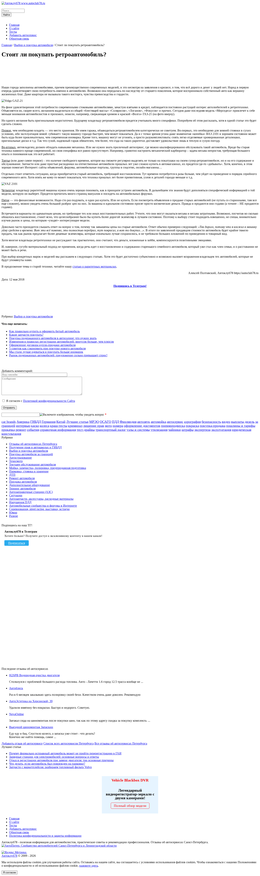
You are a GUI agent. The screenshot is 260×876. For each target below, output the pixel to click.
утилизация (159, 430)
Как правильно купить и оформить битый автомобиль (44, 331)
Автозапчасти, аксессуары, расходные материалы (41, 498)
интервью (23, 426)
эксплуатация (221, 430)
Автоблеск (16, 688)
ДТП (12, 474)
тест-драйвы (86, 430)
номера (118, 426)
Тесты (13, 31)
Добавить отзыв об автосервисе (22, 743)
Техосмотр (16, 461)
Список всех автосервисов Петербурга (68, 743)
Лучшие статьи (77, 422)
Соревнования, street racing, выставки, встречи (39, 509)
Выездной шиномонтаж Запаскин (31, 727)
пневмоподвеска (173, 426)
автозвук (143, 422)
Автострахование (20, 457)
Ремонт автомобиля (22, 478)
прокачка (8, 430)
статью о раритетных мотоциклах (94, 266)
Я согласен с (40, 400)
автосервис (175, 422)
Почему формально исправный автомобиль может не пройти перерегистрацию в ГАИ (65, 753)
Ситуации (15, 495)
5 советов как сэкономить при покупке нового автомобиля (47, 348)
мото (108, 426)
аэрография (192, 422)
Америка (23, 422)
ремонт (21, 430)
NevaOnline (16, 714)
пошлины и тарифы (240, 426)
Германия (49, 422)
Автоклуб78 (9, 855)
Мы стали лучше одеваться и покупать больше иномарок (46, 351)
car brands (9, 422)
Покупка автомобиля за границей (31, 454)
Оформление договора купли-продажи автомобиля (42, 345)
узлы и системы (138, 430)
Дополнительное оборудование (29, 485)
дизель (249, 422)
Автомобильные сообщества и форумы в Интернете (43, 505)
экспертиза (202, 430)
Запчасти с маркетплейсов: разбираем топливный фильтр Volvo (50, 767)
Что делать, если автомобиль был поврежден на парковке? (47, 763)
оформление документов (142, 426)
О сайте (14, 28)
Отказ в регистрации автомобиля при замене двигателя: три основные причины (61, 760)
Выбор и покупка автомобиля (33, 45)
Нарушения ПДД (20, 502)
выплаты (237, 422)
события (33, 430)
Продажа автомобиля (23, 481)
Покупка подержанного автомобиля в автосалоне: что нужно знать (53, 338)
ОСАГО (105, 422)
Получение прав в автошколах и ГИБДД (35, 447)
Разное (13, 516)
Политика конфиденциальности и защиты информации (45, 835)
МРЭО (94, 422)
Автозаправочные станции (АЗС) (31, 492)
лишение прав (93, 426)
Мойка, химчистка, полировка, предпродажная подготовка (47, 468)
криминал (75, 426)
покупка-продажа (212, 426)
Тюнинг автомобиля (22, 488)
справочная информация (58, 430)
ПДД (115, 422)
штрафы (188, 430)
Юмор (13, 512)
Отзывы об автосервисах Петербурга (33, 444)
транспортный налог (111, 430)
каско (35, 426)
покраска (192, 426)
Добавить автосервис (23, 35)
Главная (14, 24)
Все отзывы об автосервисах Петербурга (120, 743)
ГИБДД (35, 422)
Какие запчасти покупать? (26, 334)
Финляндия (128, 422)
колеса (44, 426)
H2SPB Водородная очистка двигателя (34, 675)
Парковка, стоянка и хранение (29, 471)
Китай (60, 422)
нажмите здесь (88, 865)
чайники (174, 430)
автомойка (158, 422)
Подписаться (16, 543)
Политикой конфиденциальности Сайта (49, 400)
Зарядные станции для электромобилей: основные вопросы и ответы (54, 756)
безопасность (211, 422)
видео (226, 422)
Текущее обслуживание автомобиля (32, 464)
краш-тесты (58, 426)
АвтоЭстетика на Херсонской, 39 (31, 701)
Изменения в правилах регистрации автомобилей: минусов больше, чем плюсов (61, 341)
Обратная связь (19, 38)
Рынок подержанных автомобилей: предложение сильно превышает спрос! (58, 355)
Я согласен (9, 872)
